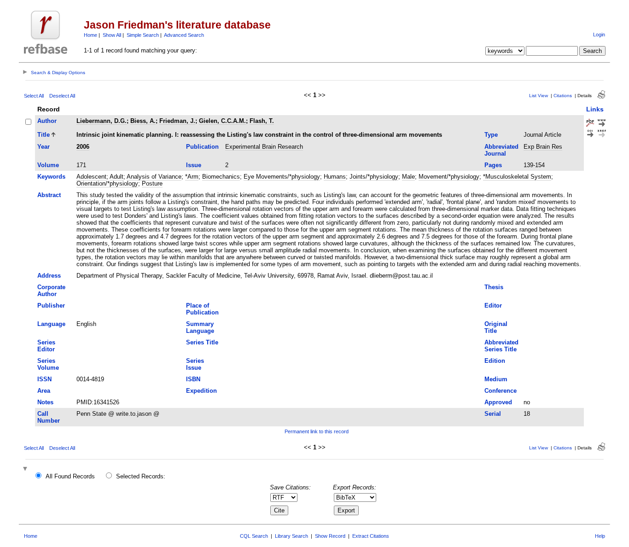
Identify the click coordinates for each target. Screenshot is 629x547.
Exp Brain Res (543, 146)
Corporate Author (51, 290)
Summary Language (200, 327)
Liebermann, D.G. (101, 120)
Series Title (202, 342)
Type (491, 134)
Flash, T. (262, 120)
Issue (193, 165)
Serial (492, 413)
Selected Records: (140, 476)
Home (90, 35)
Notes (45, 402)
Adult (116, 176)
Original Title (495, 327)
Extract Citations (370, 536)
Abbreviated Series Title (501, 346)
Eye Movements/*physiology (282, 176)
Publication (202, 146)
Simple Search (143, 35)
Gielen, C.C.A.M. (222, 120)
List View (538, 95)
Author (47, 120)
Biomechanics (221, 176)
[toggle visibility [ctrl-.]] (26, 469)
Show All (112, 35)
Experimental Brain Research (264, 146)
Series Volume (48, 364)
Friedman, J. (177, 120)
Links (595, 109)
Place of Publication (202, 309)
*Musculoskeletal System (517, 176)
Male (408, 176)
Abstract (49, 195)
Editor (493, 305)
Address (49, 275)
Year (43, 146)
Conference (500, 390)
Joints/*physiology (373, 176)
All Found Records (70, 476)
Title (43, 134)
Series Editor (46, 346)
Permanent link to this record (317, 431)
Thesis (493, 287)
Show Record (330, 536)
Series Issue (195, 364)
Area (43, 390)
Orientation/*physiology (107, 183)
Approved (498, 402)
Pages (493, 165)
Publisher (51, 305)
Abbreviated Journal (501, 150)
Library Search (291, 536)
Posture (152, 183)
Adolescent (91, 176)
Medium (495, 379)
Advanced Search (184, 35)
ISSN (44, 379)
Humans (335, 176)
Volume (48, 165)
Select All (34, 96)
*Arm (191, 176)
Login (599, 34)
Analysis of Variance (154, 176)
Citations (562, 95)
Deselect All (62, 96)
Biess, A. (143, 120)
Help (600, 536)
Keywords (51, 176)
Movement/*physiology (449, 176)
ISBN (193, 379)
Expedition (201, 390)
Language (51, 323)
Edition (494, 360)
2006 (82, 146)
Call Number (48, 417)
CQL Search (254, 536)
